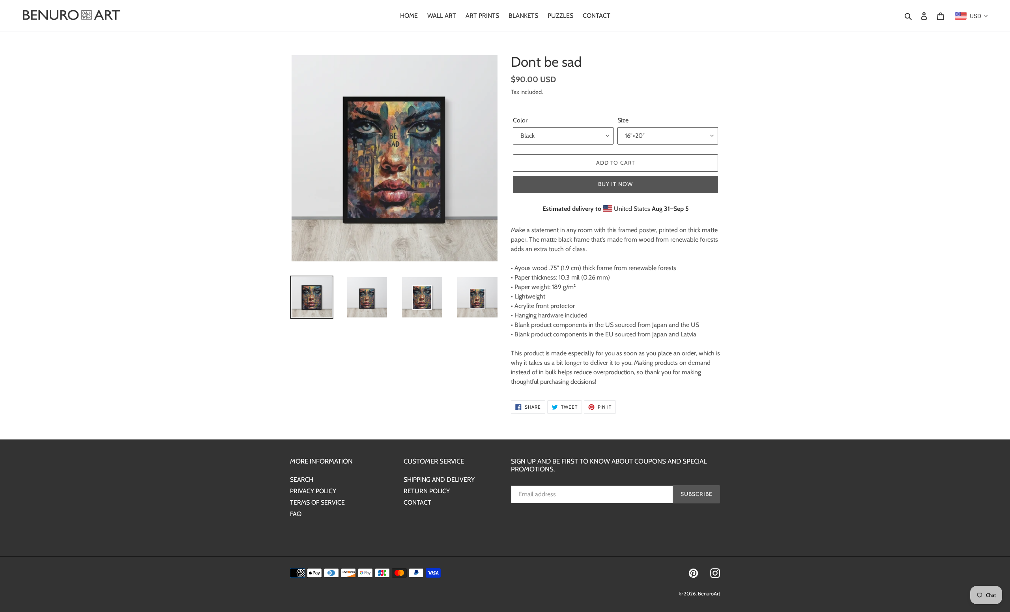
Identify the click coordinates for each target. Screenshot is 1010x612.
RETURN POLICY (427, 491)
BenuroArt (709, 593)
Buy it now (615, 184)
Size (622, 120)
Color (520, 120)
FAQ (295, 514)
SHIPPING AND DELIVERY (439, 479)
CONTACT (417, 502)
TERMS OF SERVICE (317, 502)
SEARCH (301, 479)
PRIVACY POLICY (313, 491)
